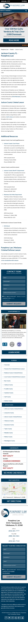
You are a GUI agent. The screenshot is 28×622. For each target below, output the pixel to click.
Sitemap (18, 614)
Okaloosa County (9, 420)
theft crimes (9, 117)
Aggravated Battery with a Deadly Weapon (13, 466)
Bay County (7, 380)
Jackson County (9, 404)
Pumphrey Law (4, 49)
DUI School (7, 226)
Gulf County (7, 396)
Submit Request (14, 304)
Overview (7, 364)
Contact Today (14, 272)
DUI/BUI (11, 460)
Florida (12, 49)
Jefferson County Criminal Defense (13, 408)
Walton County (8, 436)
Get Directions (14, 501)
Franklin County (8, 388)
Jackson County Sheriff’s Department (14, 170)
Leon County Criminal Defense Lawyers (14, 376)
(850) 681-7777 (5, 1)
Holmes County (8, 400)
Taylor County (8, 428)
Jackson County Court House (11, 143)
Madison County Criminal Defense (13, 372)
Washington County (9, 440)
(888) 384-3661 (14, 536)
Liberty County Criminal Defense (13, 416)
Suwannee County (9, 424)
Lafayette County (9, 412)
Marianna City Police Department (13, 194)
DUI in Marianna (16, 96)
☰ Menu (24, 1)
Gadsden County (8, 392)
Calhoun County (8, 384)
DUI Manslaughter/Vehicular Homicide (11, 454)
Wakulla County (8, 432)
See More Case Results (14, 473)
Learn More (14, 352)
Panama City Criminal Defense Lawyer (14, 368)
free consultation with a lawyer (10, 260)
